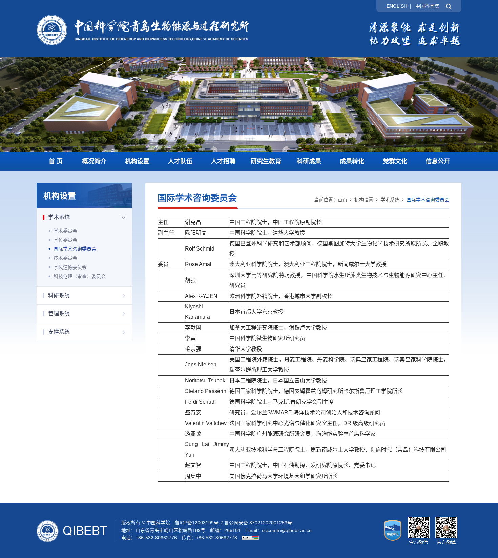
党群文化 (395, 161)
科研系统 (59, 295)
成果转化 (352, 161)
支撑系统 (59, 332)
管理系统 (59, 313)
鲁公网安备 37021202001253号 (258, 522)
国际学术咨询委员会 (75, 249)
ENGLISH (397, 6)
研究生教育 (266, 161)
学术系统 (59, 217)
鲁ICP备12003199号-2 (199, 522)
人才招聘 (223, 161)
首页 (342, 199)
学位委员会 (65, 240)
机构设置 (137, 161)
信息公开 (438, 161)
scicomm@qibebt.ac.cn (287, 530)
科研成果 (309, 161)
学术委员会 (65, 231)
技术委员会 (65, 258)
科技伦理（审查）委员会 (80, 276)
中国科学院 (427, 6)
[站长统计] (248, 537)
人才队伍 (180, 161)
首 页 (56, 161)
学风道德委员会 (70, 267)
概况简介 (94, 161)
